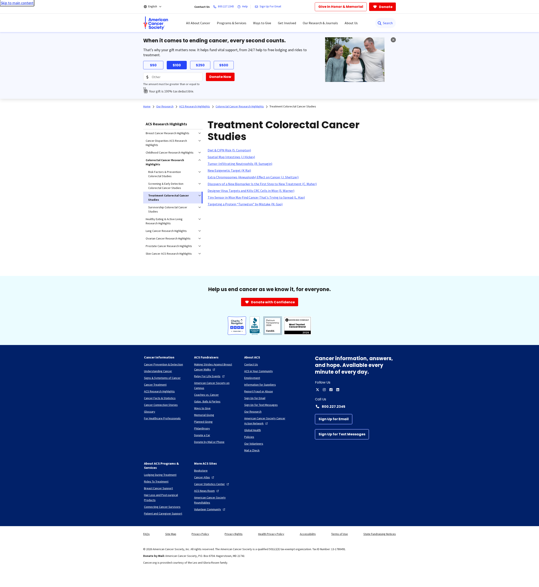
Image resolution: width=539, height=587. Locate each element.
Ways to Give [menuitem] (262, 23)
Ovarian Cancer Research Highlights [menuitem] (168, 238)
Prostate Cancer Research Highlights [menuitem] (169, 246)
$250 (200, 65)
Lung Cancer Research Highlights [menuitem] (166, 231)
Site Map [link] (170, 534)
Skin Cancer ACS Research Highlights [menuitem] (169, 253)
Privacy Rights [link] (234, 534)
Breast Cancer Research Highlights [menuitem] (167, 133)
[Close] (393, 39)
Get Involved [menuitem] (287, 23)
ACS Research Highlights (166, 124)
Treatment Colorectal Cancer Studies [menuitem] (168, 198)
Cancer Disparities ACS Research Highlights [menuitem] (166, 143)
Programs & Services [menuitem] (231, 23)
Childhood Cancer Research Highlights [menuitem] (169, 152)
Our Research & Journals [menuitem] (320, 23)
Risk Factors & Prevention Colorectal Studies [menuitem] (164, 174)
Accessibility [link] (308, 534)
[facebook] (331, 389)
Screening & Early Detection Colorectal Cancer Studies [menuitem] (165, 186)
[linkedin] (337, 389)
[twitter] (317, 389)
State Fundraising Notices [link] (379, 534)
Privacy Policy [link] (200, 534)
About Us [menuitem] (351, 23)
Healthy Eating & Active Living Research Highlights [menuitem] (164, 221)
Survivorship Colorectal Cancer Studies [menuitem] (167, 209)
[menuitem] (155, 23)
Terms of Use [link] (339, 534)
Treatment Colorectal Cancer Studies (293, 106)
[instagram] (324, 389)
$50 (153, 65)
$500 (223, 65)
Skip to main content (17, 2)
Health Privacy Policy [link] (271, 534)
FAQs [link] (146, 534)
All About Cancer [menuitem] (198, 23)
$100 (177, 65)
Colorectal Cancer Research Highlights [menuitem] (165, 162)
